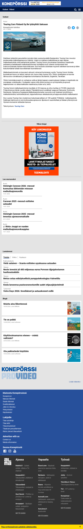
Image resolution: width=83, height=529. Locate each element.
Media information (10, 442)
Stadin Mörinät (8, 402)
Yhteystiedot (7, 410)
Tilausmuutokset (9, 426)
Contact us (7, 440)
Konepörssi (7, 396)
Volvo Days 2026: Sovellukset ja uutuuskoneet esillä (28, 291)
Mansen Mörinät (9, 399)
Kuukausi (22, 257)
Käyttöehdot (7, 412)
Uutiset (5, 9)
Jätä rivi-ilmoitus (9, 407)
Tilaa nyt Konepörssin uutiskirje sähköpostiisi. (19, 527)
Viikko (14, 257)
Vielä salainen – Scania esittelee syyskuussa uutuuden (29, 263)
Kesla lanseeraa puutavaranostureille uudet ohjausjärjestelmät (33, 284)
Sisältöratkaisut (9, 404)
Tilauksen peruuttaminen (12, 429)
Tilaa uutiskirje (8, 421)
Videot (11, 9)
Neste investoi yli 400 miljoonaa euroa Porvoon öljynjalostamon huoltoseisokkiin (33, 271)
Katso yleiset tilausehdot (12, 431)
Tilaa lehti (6, 423)
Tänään (6, 257)
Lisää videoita (75, 382)
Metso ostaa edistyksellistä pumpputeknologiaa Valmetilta (31, 278)
